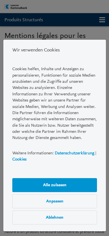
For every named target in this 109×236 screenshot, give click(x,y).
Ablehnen (54, 217)
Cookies (19, 159)
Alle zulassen (54, 185)
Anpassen (54, 201)
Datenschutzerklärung (74, 152)
